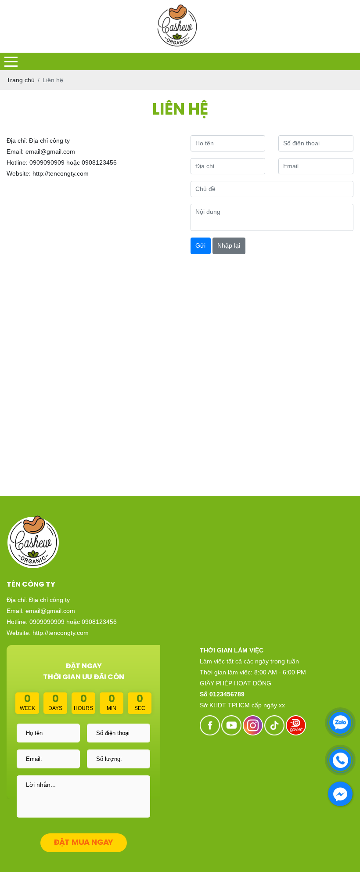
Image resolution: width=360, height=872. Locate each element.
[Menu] (11, 61)
